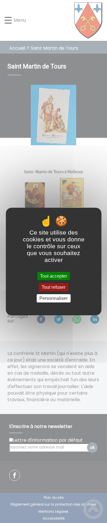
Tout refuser (53, 287)
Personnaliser (53, 298)
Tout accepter (53, 276)
